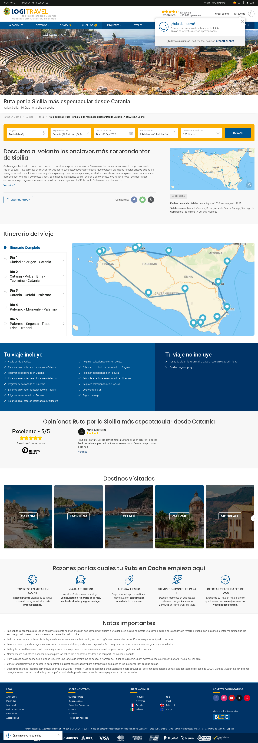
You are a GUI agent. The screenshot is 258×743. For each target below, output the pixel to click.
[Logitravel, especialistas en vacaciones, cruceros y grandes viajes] (30, 11)
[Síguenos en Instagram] (225, 698)
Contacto (9, 3)
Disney (64, 25)
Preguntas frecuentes (35, 3)
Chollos (87, 25)
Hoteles (137, 25)
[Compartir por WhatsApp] (142, 199)
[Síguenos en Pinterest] (248, 698)
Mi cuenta (239, 13)
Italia (41, 116)
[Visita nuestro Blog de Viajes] (232, 717)
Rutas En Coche (12, 116)
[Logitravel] (181, 13)
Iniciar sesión (231, 26)
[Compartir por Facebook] (134, 199)
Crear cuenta (222, 13)
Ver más (82, 451)
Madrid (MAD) (215, 3)
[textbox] (27, 133)
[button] (71, 133)
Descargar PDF (20, 199)
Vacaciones (16, 25)
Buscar (238, 132)
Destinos (41, 25)
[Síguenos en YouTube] (232, 698)
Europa (30, 116)
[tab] (35, 247)
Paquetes (113, 25)
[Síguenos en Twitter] (240, 698)
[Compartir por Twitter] (151, 199)
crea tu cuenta (225, 41)
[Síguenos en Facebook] (217, 698)
